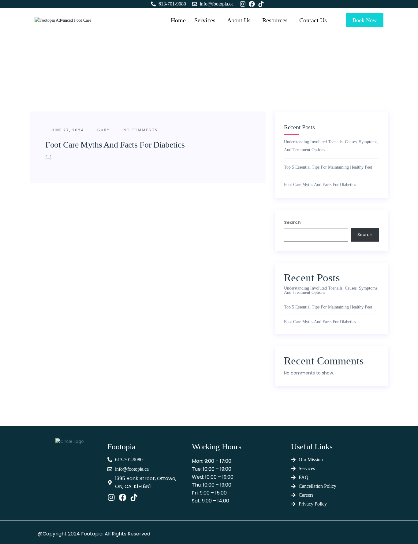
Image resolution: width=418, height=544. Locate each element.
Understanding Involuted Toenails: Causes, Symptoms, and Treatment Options (331, 146)
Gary (103, 130)
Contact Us (313, 20)
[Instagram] (111, 497)
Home (178, 20)
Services (204, 20)
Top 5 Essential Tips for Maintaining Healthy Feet (328, 167)
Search (292, 222)
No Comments (140, 130)
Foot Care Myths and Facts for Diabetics (115, 144)
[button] (202, 20)
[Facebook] (122, 497)
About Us (239, 20)
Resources (275, 20)
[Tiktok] (134, 497)
